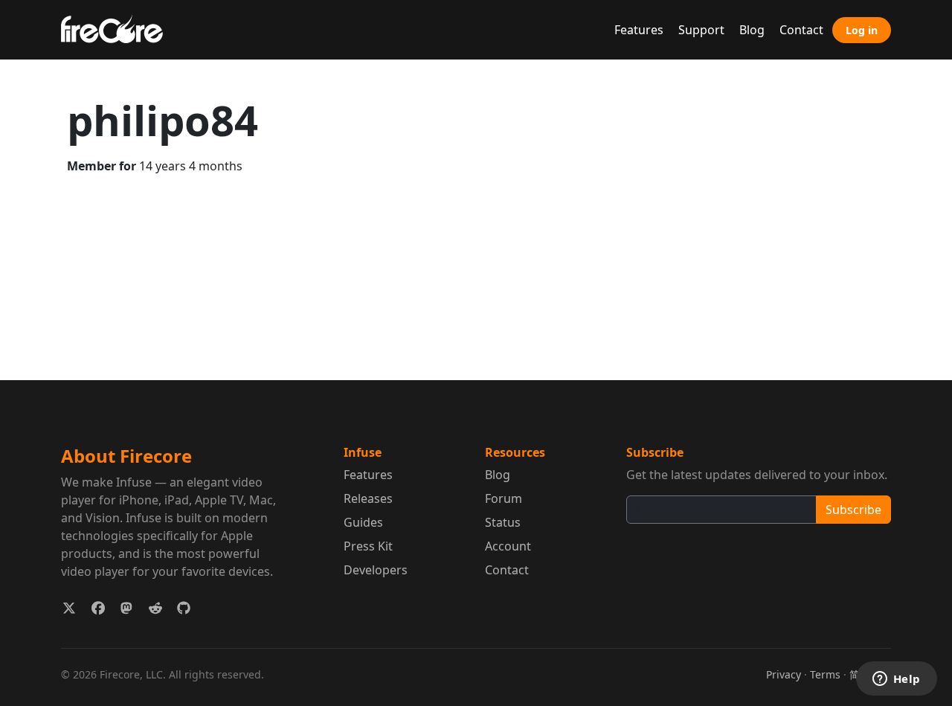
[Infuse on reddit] (155, 608)
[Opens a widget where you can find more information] (896, 680)
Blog (752, 30)
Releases (368, 498)
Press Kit (368, 546)
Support (701, 30)
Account (508, 546)
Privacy (783, 674)
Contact (801, 30)
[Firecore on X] (69, 608)
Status (503, 522)
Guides (363, 522)
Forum (503, 498)
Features (638, 30)
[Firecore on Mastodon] (126, 608)
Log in (862, 30)
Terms (825, 674)
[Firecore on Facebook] (98, 608)
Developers (376, 570)
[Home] (118, 28)
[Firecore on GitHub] (184, 608)
